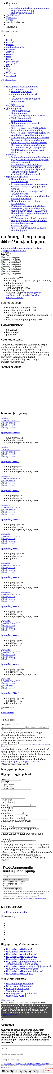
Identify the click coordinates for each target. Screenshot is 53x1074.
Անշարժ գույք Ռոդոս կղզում (21, 959)
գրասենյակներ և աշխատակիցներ (30, 8)
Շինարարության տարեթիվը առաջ (20, 829)
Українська (11, 73)
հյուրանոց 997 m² (10, 664)
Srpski (8, 68)
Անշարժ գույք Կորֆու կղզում (21, 957)
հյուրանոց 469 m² (10, 491)
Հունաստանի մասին (22, 89)
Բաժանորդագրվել (12, 889)
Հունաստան (8, 248)
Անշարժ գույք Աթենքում (19, 949)
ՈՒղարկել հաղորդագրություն (15, 764)
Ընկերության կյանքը (22, 13)
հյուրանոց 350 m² (10, 635)
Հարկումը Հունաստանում (25, 174)
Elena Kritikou (7, 713)
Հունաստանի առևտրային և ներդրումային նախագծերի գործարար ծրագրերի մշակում (28, 166)
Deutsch (9, 54)
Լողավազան (42, 847)
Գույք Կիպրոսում (15, 106)
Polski (8, 66)
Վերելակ (8, 844)
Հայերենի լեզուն (15, 47)
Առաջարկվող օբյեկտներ (19, 984)
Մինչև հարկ (7, 816)
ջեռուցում (27, 847)
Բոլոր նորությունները (17, 912)
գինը (3, 805)
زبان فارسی (11, 64)
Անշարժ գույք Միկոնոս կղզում (22, 969)
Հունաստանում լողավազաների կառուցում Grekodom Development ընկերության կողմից (28, 149)
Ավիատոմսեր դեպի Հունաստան (29, 211)
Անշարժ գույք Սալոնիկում (20, 952)
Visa (13, 96)
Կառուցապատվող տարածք (16, 857)
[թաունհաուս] (16, 788)
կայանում (45, 844)
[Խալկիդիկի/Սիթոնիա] (16, 884)
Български (10, 49)
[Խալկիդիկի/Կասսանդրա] (16, 882)
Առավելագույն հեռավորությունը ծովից (22, 834)
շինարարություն (15, 108)
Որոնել (5, 860)
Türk (8, 71)
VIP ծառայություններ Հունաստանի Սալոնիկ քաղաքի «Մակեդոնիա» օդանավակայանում (30, 220)
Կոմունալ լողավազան (15, 850)
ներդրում (11, 155)
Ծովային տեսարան (26, 844)
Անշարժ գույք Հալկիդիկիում (21, 954)
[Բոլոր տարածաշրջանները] (16, 879)
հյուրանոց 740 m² (10, 693)
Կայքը (4, 839)
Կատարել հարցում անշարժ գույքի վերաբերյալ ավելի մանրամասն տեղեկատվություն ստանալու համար (21, 735)
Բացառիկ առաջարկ (17, 988)
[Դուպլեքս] (16, 786)
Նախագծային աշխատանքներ (28, 116)
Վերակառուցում (20, 113)
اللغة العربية (11, 75)
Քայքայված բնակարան (25, 855)
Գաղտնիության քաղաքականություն (21, 761)
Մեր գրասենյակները (22, 10)
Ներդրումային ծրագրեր (24, 172)
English (9, 40)
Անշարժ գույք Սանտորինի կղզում (24, 971)
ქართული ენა (12, 61)
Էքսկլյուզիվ (41, 857)
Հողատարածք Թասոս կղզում (22, 964)
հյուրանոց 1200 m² (10, 519)
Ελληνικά (10, 42)
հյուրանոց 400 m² (10, 606)
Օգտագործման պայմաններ (21, 993)
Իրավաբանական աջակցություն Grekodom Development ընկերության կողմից (29, 186)
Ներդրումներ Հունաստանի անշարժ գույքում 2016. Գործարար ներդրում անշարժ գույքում (31, 159)
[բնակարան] (16, 784)
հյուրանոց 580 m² (10, 548)
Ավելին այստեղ (9, 1015)
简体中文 (10, 52)
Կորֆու (22, 250)
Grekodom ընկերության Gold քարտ (28, 228)
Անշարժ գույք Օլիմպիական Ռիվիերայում (28, 966)
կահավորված (11, 847)
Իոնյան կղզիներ (24, 248)
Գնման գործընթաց (21, 92)
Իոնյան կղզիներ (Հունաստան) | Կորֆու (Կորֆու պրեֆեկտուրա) (23, 295)
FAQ (13, 103)
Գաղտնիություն (14, 991)
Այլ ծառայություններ (17, 177)
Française (10, 59)
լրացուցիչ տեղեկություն (24, 94)
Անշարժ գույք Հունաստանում (22, 87)
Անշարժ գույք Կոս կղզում (19, 974)
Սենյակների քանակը (12, 818)
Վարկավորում (19, 230)
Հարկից (5, 813)
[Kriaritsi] (16, 886)
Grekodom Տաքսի (19, 225)
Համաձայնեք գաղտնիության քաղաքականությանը (26, 1064)
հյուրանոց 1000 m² (10, 433)
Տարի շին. (6, 826)
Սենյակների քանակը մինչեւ (16, 821)
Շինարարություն (20, 111)
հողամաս (6, 842)
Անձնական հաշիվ (16, 996)
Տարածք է (6, 808)
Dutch (8, 57)
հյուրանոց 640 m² (10, 577)
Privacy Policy (37, 744)
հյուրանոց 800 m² (10, 461)
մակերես (6, 810)
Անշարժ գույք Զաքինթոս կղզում (23, 961)
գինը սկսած (7, 802)
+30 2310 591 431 (13, 15)
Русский (10, 45)
